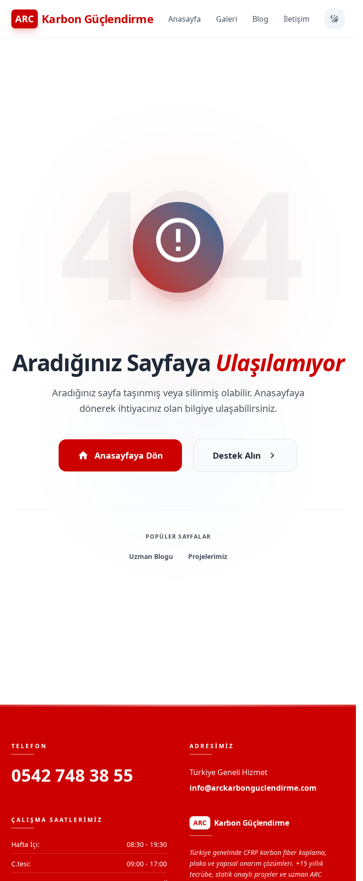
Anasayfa (184, 19)
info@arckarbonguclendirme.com (253, 788)
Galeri (226, 19)
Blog (260, 19)
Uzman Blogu (151, 556)
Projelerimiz (207, 556)
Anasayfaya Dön (129, 455)
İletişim (297, 19)
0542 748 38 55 (72, 775)
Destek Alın (237, 455)
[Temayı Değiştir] (335, 19)
